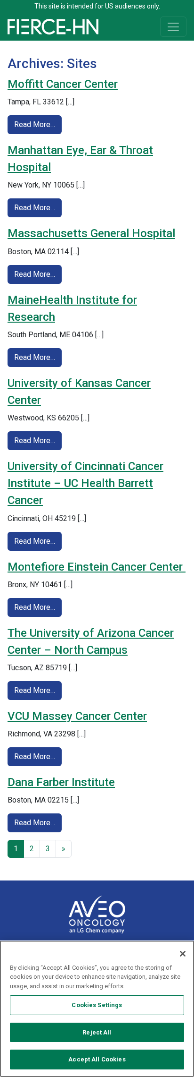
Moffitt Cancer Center (63, 84)
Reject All (96, 1032)
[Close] (182, 953)
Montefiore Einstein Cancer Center (97, 566)
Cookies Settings (97, 1005)
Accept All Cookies (96, 1059)
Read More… (38, 124)
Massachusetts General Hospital (91, 233)
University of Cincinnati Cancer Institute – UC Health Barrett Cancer (85, 483)
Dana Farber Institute (61, 782)
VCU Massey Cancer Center (77, 716)
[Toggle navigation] (173, 27)
